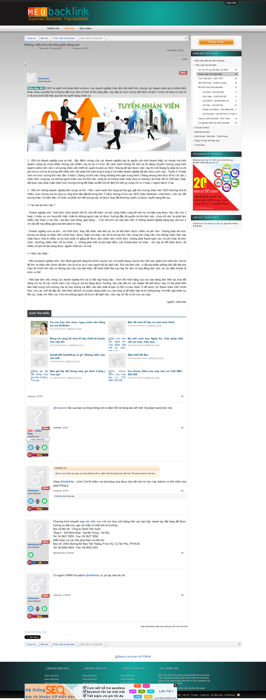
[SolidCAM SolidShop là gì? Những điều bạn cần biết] (39, 360)
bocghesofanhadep (139, 358)
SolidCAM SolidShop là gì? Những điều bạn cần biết (77, 356)
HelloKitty (57, 428)
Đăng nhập (231, 3)
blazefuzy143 (35, 544)
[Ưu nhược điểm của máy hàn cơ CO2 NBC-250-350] (117, 377)
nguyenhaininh (59, 329)
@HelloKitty (67, 481)
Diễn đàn (69, 28)
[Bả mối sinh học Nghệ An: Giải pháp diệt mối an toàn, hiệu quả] (117, 344)
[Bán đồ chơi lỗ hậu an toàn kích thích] (117, 328)
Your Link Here (51, 675)
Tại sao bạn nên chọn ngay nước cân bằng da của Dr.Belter (77, 324)
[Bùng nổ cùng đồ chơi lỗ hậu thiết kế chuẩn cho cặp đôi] (39, 344)
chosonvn (77, 48)
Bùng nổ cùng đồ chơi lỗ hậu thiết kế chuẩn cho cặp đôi (77, 340)
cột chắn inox (93, 521)
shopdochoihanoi (138, 326)
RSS (238, 695)
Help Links (85, 28)
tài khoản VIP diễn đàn (210, 160)
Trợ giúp (194, 695)
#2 (182, 428)
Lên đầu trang (217, 695)
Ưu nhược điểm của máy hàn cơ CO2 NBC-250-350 (155, 373)
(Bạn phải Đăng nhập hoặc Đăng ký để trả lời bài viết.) (164, 626)
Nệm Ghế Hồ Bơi (138, 354)
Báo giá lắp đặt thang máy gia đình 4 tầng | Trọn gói (77, 373)
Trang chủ (53, 28)
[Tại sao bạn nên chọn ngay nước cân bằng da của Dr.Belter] (39, 328)
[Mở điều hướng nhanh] (186, 38)
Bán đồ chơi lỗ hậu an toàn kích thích (151, 322)
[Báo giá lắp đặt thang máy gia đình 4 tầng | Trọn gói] (39, 377)
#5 (182, 595)
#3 (182, 491)
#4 (182, 553)
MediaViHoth (58, 361)
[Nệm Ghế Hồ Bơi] (117, 360)
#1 (182, 396)
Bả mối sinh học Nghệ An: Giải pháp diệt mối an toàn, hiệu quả (155, 340)
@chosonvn (60, 407)
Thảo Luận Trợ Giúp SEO (50, 48)
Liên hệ (185, 695)
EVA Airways (230, 695)
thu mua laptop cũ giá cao (211, 223)
